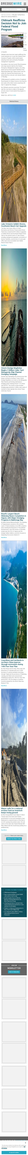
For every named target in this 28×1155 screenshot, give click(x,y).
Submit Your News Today (14, 838)
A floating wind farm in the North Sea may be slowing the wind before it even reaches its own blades (14, 904)
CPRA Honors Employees (10, 892)
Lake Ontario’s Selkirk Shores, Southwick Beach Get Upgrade (13, 225)
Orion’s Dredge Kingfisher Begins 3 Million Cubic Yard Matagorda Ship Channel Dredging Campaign (12, 371)
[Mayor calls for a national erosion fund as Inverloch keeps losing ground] (14, 748)
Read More (4, 245)
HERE (14, 95)
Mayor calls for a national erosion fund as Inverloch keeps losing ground (12, 810)
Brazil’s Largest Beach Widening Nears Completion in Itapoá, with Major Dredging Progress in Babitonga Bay (13, 517)
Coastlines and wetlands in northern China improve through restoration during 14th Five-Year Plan (12, 663)
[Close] (25, 1143)
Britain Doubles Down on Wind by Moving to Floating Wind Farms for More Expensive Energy (12, 899)
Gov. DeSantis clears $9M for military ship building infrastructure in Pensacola (13, 913)
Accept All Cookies (14, 1152)
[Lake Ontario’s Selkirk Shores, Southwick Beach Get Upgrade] (14, 163)
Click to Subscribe (14, 972)
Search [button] (23, 9)
